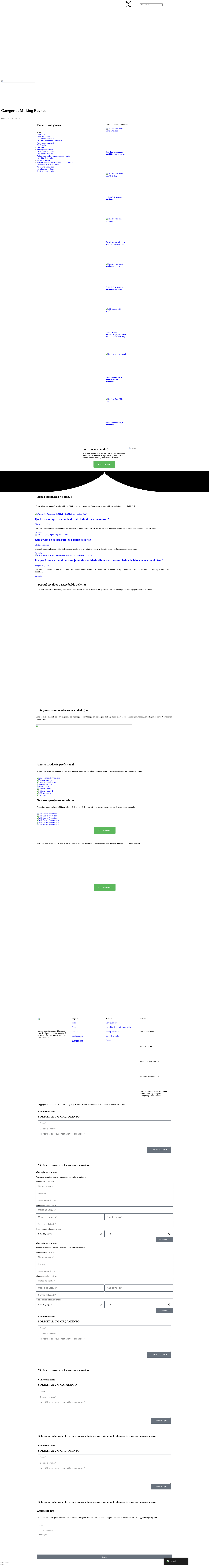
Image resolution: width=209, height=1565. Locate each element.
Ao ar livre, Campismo (45, 167)
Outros (108, 1040)
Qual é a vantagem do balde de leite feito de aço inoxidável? (72, 519)
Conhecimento (77, 1036)
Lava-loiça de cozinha (45, 169)
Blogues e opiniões (42, 524)
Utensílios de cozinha (45, 158)
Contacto (77, 1040)
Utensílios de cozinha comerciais (49, 141)
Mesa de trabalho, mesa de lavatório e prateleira (55, 162)
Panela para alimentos (45, 149)
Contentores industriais (45, 139)
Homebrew (41, 134)
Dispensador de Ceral (45, 154)
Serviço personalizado (45, 171)
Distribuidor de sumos (45, 152)
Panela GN (41, 147)
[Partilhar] (3, 1562)
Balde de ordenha (43, 136)
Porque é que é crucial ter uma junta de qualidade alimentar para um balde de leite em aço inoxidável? (99, 560)
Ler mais (113, 162)
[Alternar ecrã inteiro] (6, 1562)
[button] (157, 2)
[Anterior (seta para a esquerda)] (1, 1564)
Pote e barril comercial (45, 143)
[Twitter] (48, 1046)
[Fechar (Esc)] (1, 1562)
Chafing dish (42, 145)
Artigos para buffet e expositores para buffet (53, 156)
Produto (75, 1031)
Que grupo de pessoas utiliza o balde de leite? (63, 539)
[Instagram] (122, 4)
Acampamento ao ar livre (115, 1031)
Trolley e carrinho (43, 160)
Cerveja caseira (111, 1023)
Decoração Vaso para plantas (48, 165)
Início (3, 118)
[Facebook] (109, 4)
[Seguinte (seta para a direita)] (3, 1564)
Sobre (74, 1027)
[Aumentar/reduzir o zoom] (8, 1562)
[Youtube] (115, 4)
